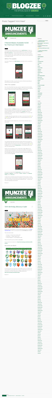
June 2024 (39, 144)
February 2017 (40, 283)
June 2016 (39, 296)
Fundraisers (39, 69)
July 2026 (39, 104)
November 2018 (40, 250)
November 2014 (40, 326)
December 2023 (40, 153)
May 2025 (39, 126)
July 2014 (39, 332)
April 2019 (39, 242)
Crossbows (7, 173)
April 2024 (39, 147)
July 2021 (39, 199)
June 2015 (39, 315)
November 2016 (40, 288)
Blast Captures (17, 61)
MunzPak (39, 80)
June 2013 (39, 353)
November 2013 (40, 345)
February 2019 (40, 245)
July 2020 (39, 218)
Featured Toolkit (40, 67)
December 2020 (40, 210)
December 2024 (40, 134)
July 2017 (39, 275)
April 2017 (39, 280)
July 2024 (39, 142)
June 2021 (39, 201)
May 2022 (39, 183)
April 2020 (39, 223)
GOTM (38, 74)
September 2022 (40, 177)
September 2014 (40, 329)
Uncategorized (40, 94)
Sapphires (11, 173)
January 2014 (40, 342)
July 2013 (39, 351)
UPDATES (39, 96)
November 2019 (40, 231)
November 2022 (40, 174)
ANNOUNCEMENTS (30, 15)
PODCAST (39, 88)
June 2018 (39, 258)
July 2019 (39, 237)
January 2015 (40, 323)
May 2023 (39, 164)
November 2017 (40, 269)
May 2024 (39, 145)
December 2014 (40, 324)
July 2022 (39, 180)
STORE (39, 91)
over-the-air (11, 52)
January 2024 (40, 152)
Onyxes (24, 173)
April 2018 (39, 261)
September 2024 (40, 139)
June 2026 (39, 106)
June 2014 (39, 334)
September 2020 (40, 215)
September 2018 (40, 253)
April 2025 (39, 128)
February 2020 (40, 226)
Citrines (21, 173)
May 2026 (39, 107)
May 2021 (39, 202)
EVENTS (39, 66)
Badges (39, 58)
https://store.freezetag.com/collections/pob (12, 272)
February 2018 (40, 264)
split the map (24, 50)
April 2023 (39, 166)
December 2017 (40, 267)
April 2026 (39, 109)
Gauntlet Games (40, 72)
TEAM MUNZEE (40, 93)
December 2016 (40, 286)
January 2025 (40, 133)
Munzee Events (40, 77)
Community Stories (40, 61)
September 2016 (40, 291)
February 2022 (40, 188)
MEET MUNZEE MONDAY (41, 75)
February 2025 (40, 131)
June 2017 (39, 277)
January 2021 (40, 209)
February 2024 (40, 150)
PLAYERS (37, 15)
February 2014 (40, 340)
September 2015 (40, 310)
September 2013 (40, 348)
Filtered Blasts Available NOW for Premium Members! (17, 44)
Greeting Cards (18, 145)
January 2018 (40, 266)
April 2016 (39, 299)
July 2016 (39, 294)
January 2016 (40, 304)
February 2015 (40, 321)
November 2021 (40, 193)
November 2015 (40, 307)
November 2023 (40, 155)
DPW (38, 64)
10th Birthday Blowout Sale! (16, 207)
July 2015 (39, 313)
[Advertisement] (45, 29)
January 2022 (40, 190)
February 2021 (40, 207)
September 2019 (40, 234)
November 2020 (40, 212)
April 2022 (39, 185)
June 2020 (39, 220)
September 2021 (40, 196)
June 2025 (39, 125)
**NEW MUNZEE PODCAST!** (18, 15)
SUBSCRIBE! (7, 15)
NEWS (39, 83)
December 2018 (40, 248)
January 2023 (40, 171)
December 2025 (40, 115)
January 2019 (40, 247)
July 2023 (39, 161)
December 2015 (40, 305)
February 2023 (40, 169)
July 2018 (39, 256)
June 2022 (39, 182)
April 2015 (39, 318)
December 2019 (40, 229)
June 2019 (39, 239)
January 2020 (40, 228)
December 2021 (40, 191)
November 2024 (40, 136)
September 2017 (40, 272)
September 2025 (40, 120)
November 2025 (40, 117)
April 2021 (39, 204)
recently (23, 111)
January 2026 (40, 114)
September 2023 (40, 158)
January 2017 (40, 285)
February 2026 (40, 112)
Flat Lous (12, 174)
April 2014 (39, 337)
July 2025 (39, 123)
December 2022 (40, 172)
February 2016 (40, 302)
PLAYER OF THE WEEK (41, 85)
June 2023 (39, 163)
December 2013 (40, 343)
